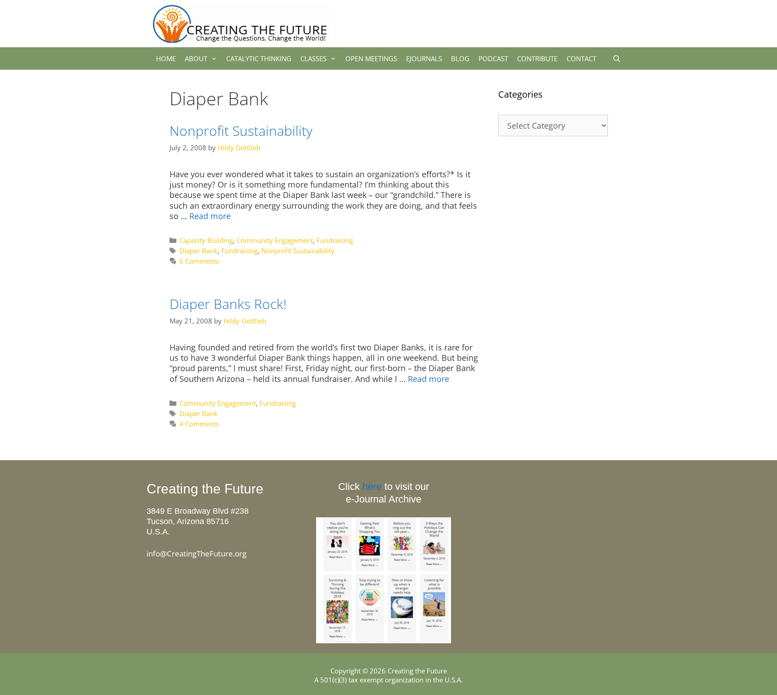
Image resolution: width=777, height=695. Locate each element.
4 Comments (199, 423)
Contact (581, 58)
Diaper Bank (198, 250)
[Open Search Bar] (616, 58)
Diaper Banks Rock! (228, 304)
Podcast (493, 58)
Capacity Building (206, 240)
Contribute (537, 58)
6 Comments (199, 260)
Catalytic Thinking (258, 58)
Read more (210, 216)
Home (166, 58)
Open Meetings (371, 58)
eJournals (424, 58)
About (196, 58)
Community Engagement (275, 240)
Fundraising (335, 240)
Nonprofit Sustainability (241, 130)
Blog (460, 58)
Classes (313, 58)
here (372, 486)
